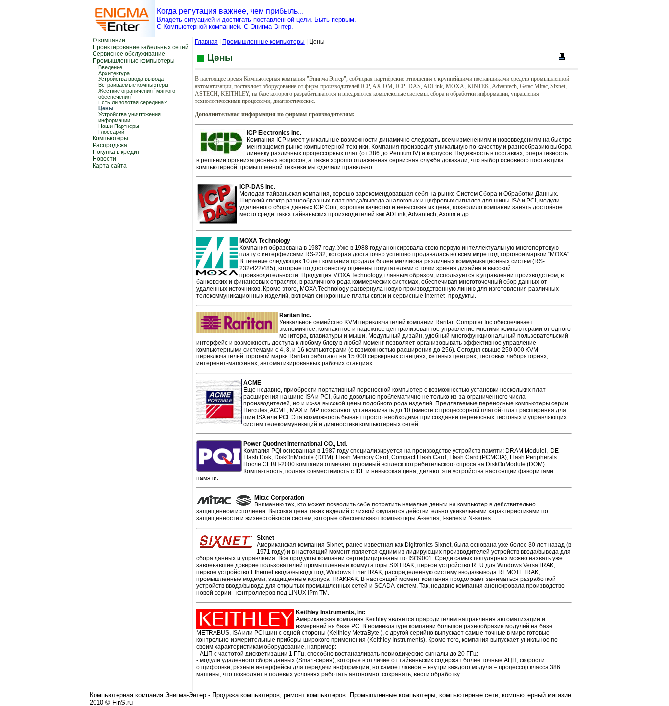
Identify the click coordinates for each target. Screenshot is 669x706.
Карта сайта (110, 165)
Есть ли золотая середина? (132, 102)
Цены (105, 108)
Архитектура (114, 73)
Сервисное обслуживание (129, 53)
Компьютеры (110, 138)
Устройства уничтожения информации (129, 117)
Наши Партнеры (118, 126)
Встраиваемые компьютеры (133, 85)
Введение (110, 67)
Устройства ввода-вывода (131, 79)
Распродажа (110, 145)
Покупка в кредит (116, 152)
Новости (104, 158)
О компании (109, 40)
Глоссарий (111, 132)
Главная (206, 41)
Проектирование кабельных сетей (141, 47)
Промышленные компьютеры (134, 60)
